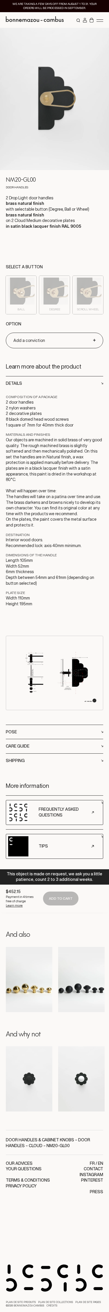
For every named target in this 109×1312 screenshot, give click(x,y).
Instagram (91, 1175)
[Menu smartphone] (100, 20)
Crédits (52, 1305)
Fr (92, 1163)
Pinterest (92, 1180)
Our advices (19, 1163)
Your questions (24, 1169)
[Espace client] (85, 21)
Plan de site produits (21, 1302)
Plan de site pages (88, 1302)
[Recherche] (78, 21)
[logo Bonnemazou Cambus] (35, 20)
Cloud (35, 1146)
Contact (93, 1169)
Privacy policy (21, 1186)
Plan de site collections (55, 1302)
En (100, 1163)
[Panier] (91, 21)
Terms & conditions (28, 1180)
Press (96, 1192)
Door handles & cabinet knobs (40, 1140)
